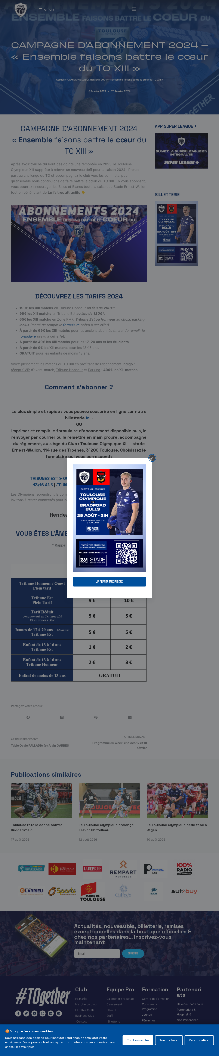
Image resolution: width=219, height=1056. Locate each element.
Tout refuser (169, 1040)
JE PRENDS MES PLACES (109, 582)
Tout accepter (138, 1040)
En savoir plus (24, 1047)
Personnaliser (199, 1040)
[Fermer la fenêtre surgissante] (152, 458)
